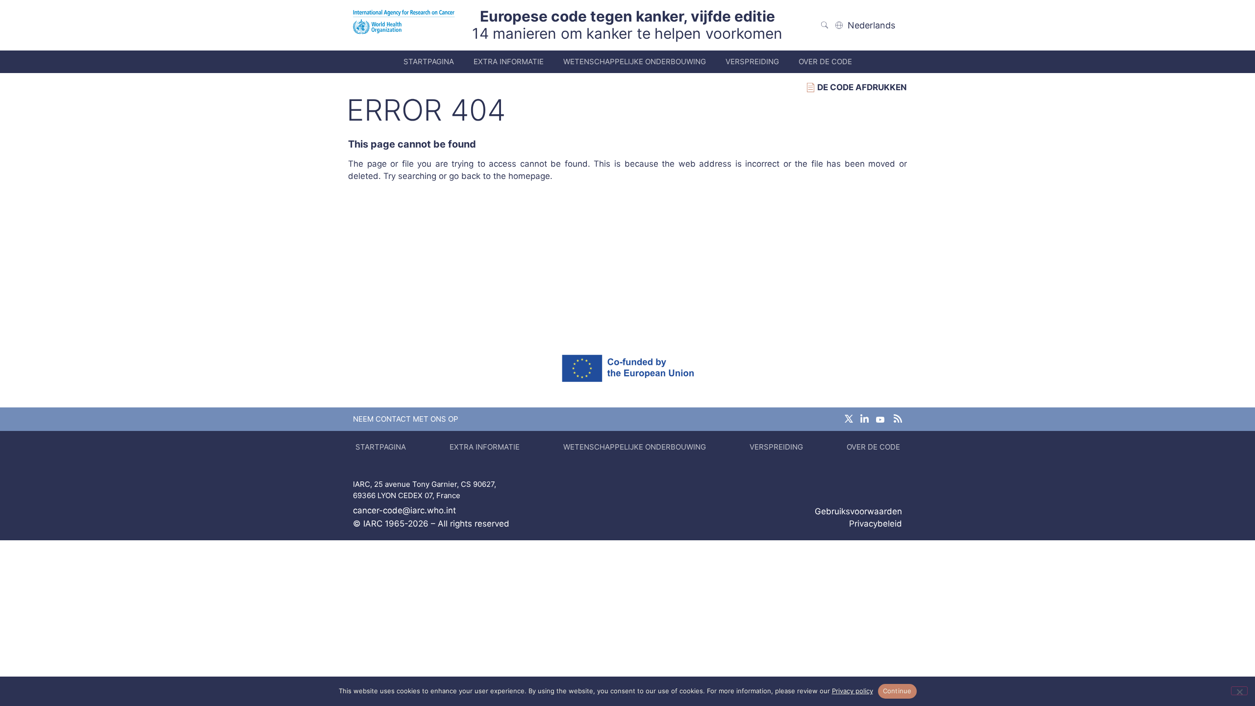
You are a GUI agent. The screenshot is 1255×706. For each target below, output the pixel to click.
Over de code (825, 61)
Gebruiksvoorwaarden (858, 511)
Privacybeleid (875, 524)
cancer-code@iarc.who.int (404, 510)
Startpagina (428, 61)
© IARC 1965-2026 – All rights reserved (431, 524)
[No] (1239, 690)
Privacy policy (852, 691)
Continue (897, 691)
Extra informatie (509, 61)
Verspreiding (752, 61)
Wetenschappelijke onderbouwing (634, 61)
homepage (529, 176)
